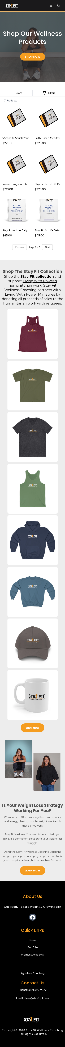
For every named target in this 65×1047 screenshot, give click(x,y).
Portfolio (32, 947)
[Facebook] (32, 917)
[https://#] (31, 1019)
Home (32, 940)
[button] (51, 5)
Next (47, 247)
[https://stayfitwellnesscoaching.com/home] (12, 5)
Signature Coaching (32, 973)
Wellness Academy (32, 954)
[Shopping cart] (58, 5)
